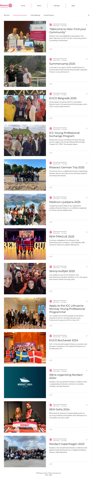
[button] (89, 15)
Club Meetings (35, 15)
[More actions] (87, 25)
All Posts (7, 15)
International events (20, 15)
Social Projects (49, 15)
